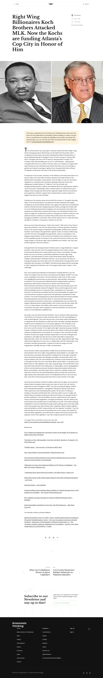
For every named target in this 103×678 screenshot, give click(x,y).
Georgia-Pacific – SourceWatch (35, 485)
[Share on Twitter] (45, 537)
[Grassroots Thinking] (51, 4)
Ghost (41, 672)
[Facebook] (87, 673)
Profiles (44, 639)
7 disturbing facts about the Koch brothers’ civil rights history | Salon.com (49, 473)
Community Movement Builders (51, 658)
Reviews (44, 643)
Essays (44, 636)
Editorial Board (46, 654)
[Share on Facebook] (49, 537)
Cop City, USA (74, 25)
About (44, 647)
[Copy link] (57, 537)
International (21, 643)
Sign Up (72, 628)
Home (18, 628)
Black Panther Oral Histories (25, 632)
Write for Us (45, 651)
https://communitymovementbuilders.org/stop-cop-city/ (44, 422)
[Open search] (89, 629)
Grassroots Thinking (19, 625)
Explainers (45, 628)
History (19, 647)
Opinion (81, 25)
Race (18, 636)
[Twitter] (83, 673)
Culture (19, 662)
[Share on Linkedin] (53, 537)
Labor (18, 654)
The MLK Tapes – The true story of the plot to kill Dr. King (43, 447)
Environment (20, 658)
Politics (19, 639)
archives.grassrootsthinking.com (43, 142)
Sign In (72, 632)
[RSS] (90, 673)
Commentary (46, 632)
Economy (19, 651)
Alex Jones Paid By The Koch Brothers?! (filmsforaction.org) (44, 453)
